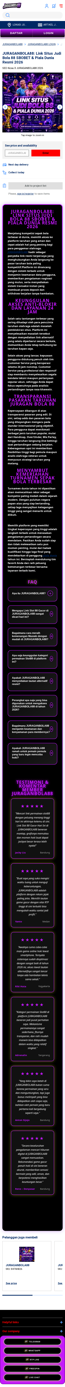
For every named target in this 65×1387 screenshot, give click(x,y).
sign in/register (25, 193)
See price (11, 1283)
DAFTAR (16, 33)
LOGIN (48, 33)
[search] (32, 15)
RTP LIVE (34, 1359)
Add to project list (35, 185)
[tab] (17, 1295)
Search (7, 15)
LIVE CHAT (34, 1377)
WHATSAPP (34, 1350)
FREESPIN (34, 1368)
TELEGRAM (34, 1341)
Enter (46, 153)
